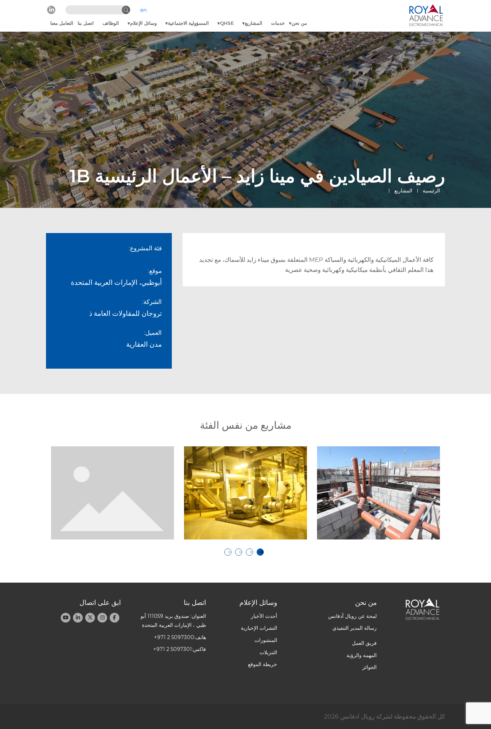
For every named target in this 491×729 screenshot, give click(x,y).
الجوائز (369, 667)
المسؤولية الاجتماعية (188, 23)
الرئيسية (431, 190)
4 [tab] (227, 552)
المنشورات (265, 640)
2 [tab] (249, 552)
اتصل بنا (86, 23)
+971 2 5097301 (172, 649)
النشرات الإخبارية (259, 628)
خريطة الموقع (262, 664)
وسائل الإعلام (143, 23)
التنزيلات (268, 652)
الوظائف (110, 23)
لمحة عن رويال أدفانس (352, 616)
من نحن (299, 23)
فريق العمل (364, 643)
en (143, 10)
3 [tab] (238, 552)
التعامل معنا (61, 23)
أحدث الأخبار (264, 616)
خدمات (278, 23)
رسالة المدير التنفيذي (354, 628)
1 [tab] (260, 552)
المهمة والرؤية (362, 655)
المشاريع (253, 23)
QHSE (227, 23)
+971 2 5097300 (174, 637)
